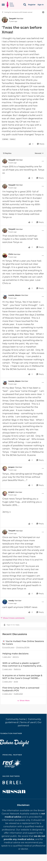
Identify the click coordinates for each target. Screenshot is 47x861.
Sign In (41, 5)
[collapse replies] (23, 158)
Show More (25, 700)
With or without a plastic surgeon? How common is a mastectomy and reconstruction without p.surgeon (21, 664)
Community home (16, 719)
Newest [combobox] (39, 153)
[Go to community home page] (10, 4)
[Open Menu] (43, 12)
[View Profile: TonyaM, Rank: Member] (5, 20)
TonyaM (12, 18)
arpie (16, 681)
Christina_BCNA (22, 647)
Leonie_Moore (14, 295)
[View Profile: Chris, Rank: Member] (4, 255)
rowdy (11, 600)
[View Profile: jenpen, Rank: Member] (4, 468)
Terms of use (27, 722)
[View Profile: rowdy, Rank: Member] (4, 601)
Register (32, 5)
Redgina (17, 669)
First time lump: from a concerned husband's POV (20, 689)
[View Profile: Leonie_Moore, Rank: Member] (4, 296)
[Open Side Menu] (3, 4)
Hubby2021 (18, 694)
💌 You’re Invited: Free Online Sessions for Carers (23, 642)
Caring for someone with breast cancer (18, 12)
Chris (10, 254)
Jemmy (16, 657)
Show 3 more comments (14, 618)
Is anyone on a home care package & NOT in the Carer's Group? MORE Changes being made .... (22, 677)
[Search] (24, 4)
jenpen (11, 467)
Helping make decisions (15, 653)
